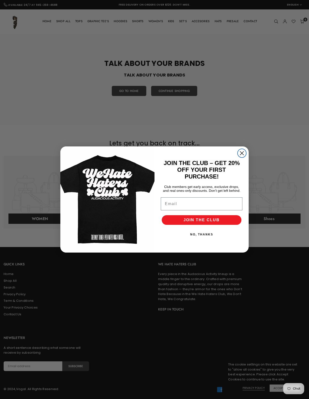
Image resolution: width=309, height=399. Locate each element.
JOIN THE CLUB (201, 220)
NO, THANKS (201, 234)
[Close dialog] (242, 153)
